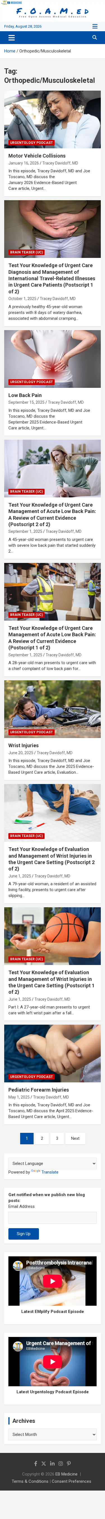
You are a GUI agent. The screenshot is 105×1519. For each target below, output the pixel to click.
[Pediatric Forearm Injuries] (52, 1054)
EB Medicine (66, 1474)
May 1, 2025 (19, 1097)
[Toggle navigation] (11, 37)
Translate (50, 1172)
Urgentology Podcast (31, 143)
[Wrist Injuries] (52, 709)
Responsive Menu (95, 26)
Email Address (21, 1206)
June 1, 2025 (19, 876)
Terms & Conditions (30, 1481)
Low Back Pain (25, 395)
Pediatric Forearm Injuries (38, 1090)
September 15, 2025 (26, 402)
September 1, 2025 (25, 531)
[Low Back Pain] (52, 359)
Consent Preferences (71, 1481)
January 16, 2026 (23, 163)
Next (75, 1138)
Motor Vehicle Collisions (37, 156)
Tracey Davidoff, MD (60, 163)
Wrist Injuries (23, 745)
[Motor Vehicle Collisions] (52, 120)
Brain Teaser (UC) (26, 252)
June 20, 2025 (20, 753)
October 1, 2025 (22, 298)
